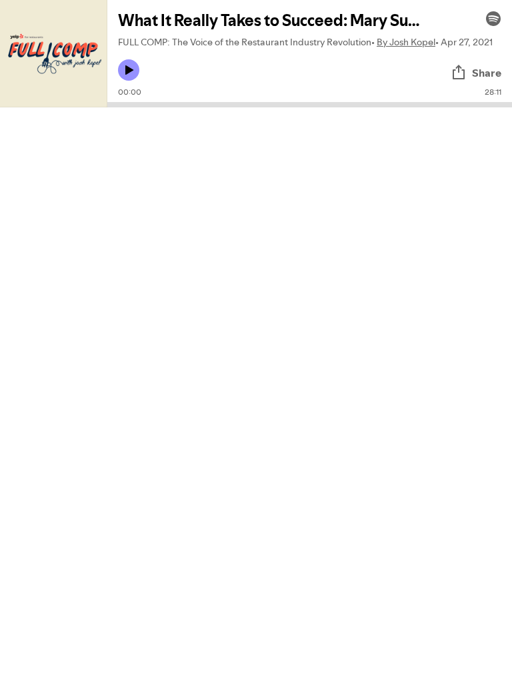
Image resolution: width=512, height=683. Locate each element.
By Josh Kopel (406, 42)
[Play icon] (128, 70)
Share (486, 72)
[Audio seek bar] (309, 104)
